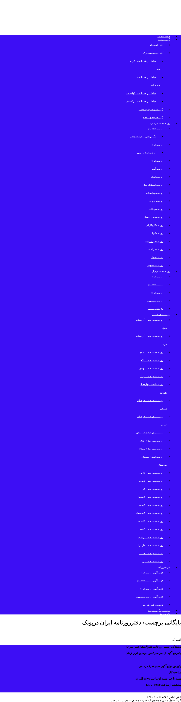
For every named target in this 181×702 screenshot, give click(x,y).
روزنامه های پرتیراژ (161, 271)
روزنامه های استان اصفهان (150, 352)
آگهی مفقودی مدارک (153, 53)
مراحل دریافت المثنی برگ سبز (141, 101)
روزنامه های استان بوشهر (151, 368)
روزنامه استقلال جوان (152, 185)
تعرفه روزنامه (163, 567)
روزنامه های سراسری (160, 123)
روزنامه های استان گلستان (150, 521)
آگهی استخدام (156, 45)
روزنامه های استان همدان (151, 553)
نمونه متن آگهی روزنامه (159, 610)
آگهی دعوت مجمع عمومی (151, 109)
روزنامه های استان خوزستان (149, 432)
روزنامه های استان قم (152, 489)
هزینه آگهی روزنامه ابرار (151, 572)
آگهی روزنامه (164, 39)
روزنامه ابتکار (157, 177)
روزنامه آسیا (157, 168)
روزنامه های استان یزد (152, 561)
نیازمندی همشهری (154, 309)
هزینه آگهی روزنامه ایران (151, 588)
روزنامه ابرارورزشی (146, 152)
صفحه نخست (163, 36)
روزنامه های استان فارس (151, 473)
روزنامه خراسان (155, 249)
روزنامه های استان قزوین (151, 481)
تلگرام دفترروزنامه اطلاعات (143, 136)
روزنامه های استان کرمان (151, 505)
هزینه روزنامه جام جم (153, 605)
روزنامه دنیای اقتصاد (153, 217)
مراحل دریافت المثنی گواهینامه (141, 93)
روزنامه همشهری (155, 265)
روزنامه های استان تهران (151, 376)
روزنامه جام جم (156, 201)
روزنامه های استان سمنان (151, 448)
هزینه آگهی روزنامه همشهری (149, 596)
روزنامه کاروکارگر (155, 225)
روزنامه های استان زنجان (151, 440)
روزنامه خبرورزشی (154, 241)
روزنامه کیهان (156, 233)
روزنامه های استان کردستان (150, 497)
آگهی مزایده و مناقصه (153, 117)
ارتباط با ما (165, 613)
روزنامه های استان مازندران (150, 545)
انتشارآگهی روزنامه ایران (159, 632)
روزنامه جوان (157, 257)
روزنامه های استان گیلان (151, 529)
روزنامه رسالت (156, 209)
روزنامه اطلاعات (155, 128)
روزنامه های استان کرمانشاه (149, 513)
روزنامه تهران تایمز (154, 193)
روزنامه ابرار (157, 144)
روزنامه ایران (157, 160)
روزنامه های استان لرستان (150, 537)
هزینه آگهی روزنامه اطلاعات (150, 580)
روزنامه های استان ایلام (152, 360)
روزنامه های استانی (161, 314)
